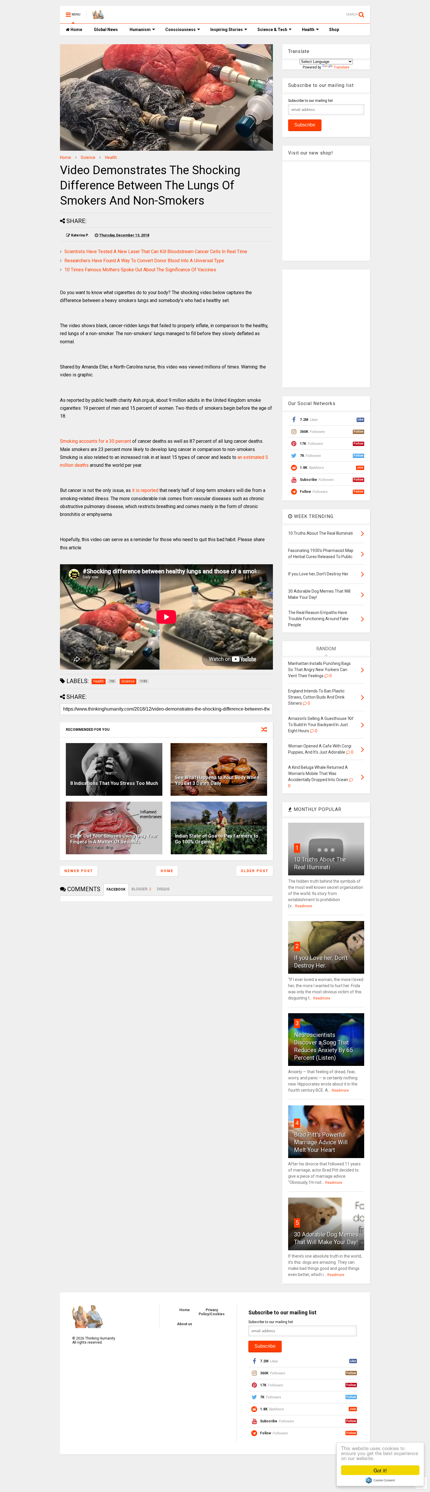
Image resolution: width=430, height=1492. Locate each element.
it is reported (145, 490)
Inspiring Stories (226, 29)
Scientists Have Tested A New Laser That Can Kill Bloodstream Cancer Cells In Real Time (155, 251)
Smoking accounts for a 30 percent (95, 441)
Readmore (303, 906)
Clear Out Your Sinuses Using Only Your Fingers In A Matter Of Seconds (113, 839)
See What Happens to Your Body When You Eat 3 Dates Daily (217, 780)
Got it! (380, 1470)
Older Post (255, 871)
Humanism (140, 29)
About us (184, 1324)
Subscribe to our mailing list (310, 101)
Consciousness (180, 29)
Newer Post (78, 871)
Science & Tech (272, 29)
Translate (341, 67)
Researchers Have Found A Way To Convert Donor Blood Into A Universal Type (144, 260)
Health (308, 29)
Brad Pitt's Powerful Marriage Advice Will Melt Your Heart (321, 1142)
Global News (106, 29)
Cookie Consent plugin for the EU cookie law (380, 1480)
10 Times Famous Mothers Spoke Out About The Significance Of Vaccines (140, 269)
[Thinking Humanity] (98, 16)
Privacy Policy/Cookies (212, 1312)
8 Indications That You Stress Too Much (114, 783)
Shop (334, 29)
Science (88, 157)
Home (76, 29)
